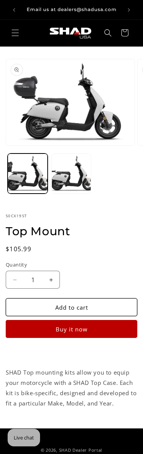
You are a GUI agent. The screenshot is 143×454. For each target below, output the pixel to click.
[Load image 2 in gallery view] (71, 173)
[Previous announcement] (14, 10)
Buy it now (72, 329)
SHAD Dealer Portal (81, 450)
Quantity (16, 264)
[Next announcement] (129, 10)
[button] (15, 32)
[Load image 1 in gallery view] (28, 173)
